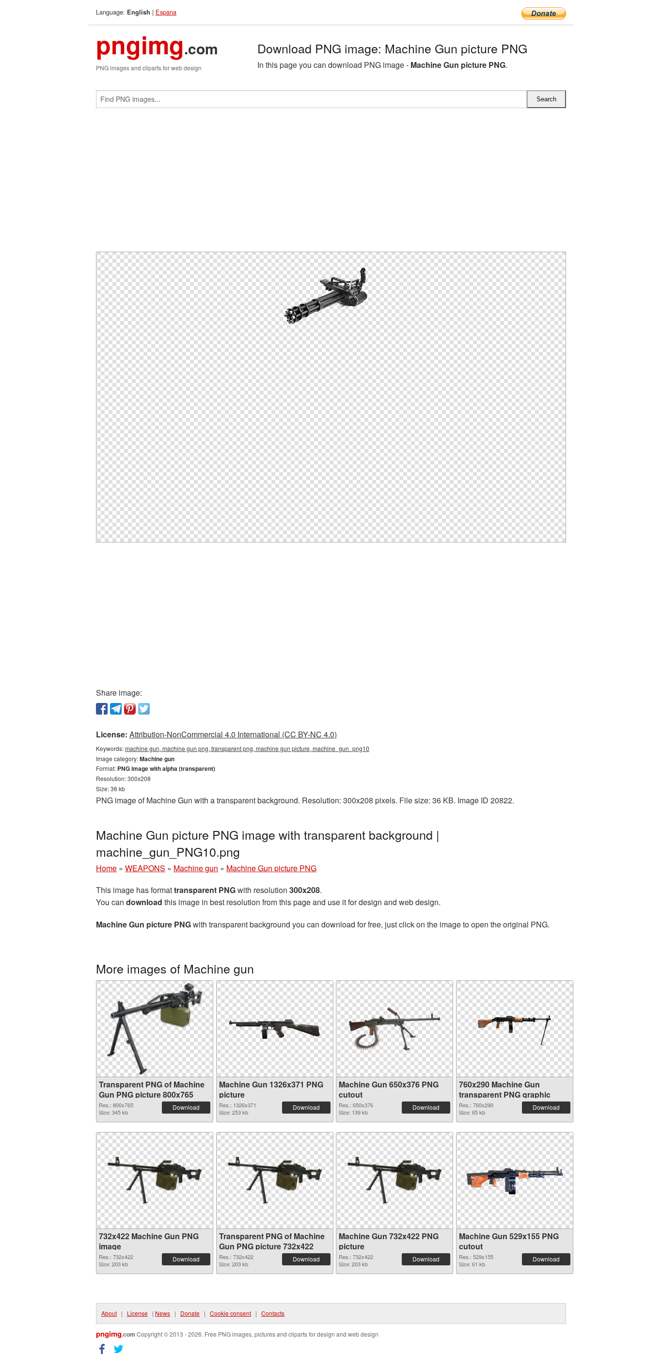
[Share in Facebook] (102, 709)
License (137, 1313)
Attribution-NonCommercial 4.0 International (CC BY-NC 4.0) (233, 734)
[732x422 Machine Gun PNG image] (154, 1181)
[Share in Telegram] (116, 709)
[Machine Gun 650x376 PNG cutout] (394, 1029)
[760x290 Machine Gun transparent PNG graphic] (514, 1028)
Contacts (272, 1313)
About (109, 1313)
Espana (166, 11)
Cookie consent (230, 1313)
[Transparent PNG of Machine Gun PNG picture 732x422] (274, 1181)
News (162, 1313)
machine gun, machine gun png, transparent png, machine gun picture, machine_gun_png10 (247, 748)
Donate (190, 1313)
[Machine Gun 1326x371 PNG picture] (274, 1029)
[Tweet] (144, 709)
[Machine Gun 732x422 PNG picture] (394, 1181)
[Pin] (130, 709)
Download (186, 1107)
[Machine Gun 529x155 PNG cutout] (514, 1180)
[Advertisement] (331, 184)
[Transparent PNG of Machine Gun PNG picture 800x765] (155, 1029)
